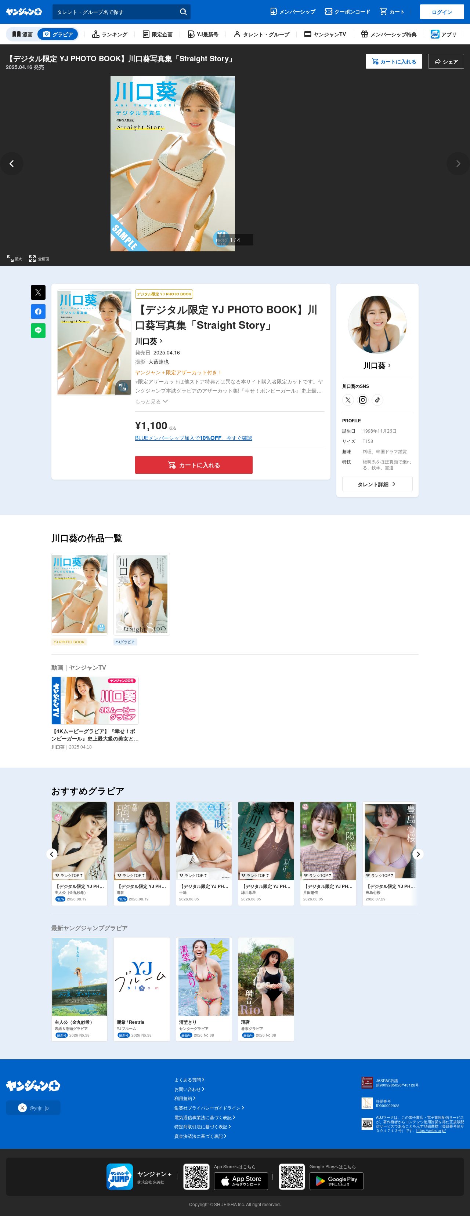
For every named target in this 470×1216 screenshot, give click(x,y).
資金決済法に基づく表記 (198, 1136)
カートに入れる (398, 61)
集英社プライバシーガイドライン (207, 1108)
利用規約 (183, 1098)
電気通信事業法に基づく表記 (203, 1117)
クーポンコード (352, 11)
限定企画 (162, 34)
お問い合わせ (187, 1089)
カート (397, 11)
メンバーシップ (297, 11)
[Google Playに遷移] (337, 1181)
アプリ (449, 34)
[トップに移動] (24, 12)
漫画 (27, 34)
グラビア (63, 34)
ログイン (442, 11)
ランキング (114, 34)
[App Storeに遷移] (241, 1181)
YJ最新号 (207, 34)
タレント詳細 (373, 484)
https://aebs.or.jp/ (431, 1130)
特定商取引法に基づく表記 (200, 1126)
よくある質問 (187, 1079)
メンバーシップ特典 (393, 34)
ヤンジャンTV (330, 34)
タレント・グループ (266, 34)
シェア (450, 61)
